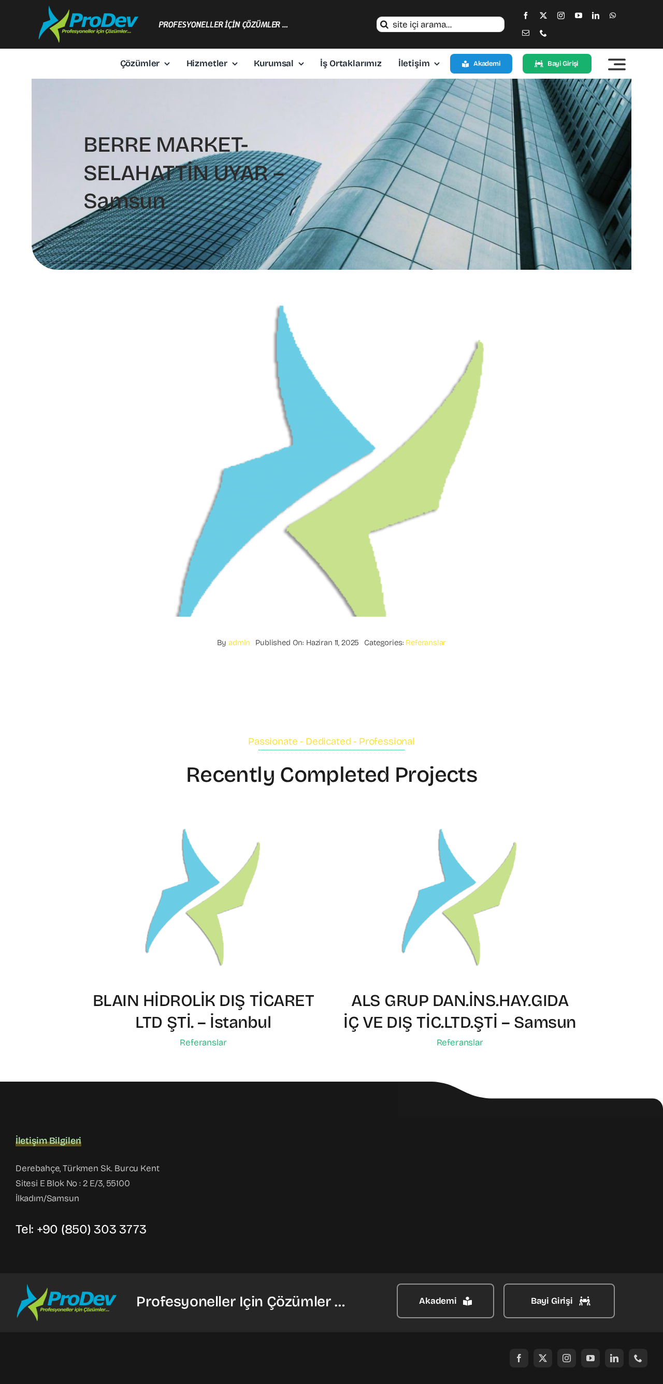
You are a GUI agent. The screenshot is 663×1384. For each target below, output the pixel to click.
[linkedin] (595, 15)
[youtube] (578, 15)
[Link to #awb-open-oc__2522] (617, 64)
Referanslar (426, 642)
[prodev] (89, 9)
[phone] (543, 33)
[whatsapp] (613, 15)
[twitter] (543, 15)
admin (239, 642)
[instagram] (561, 15)
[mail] (525, 33)
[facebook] (525, 15)
